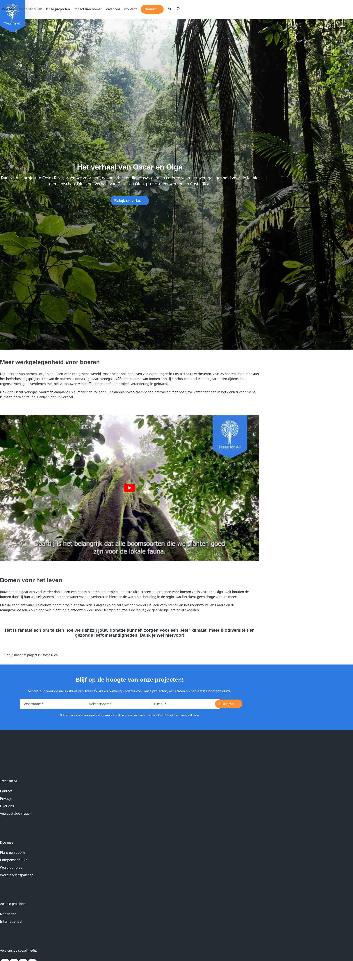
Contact (130, 9)
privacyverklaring (189, 715)
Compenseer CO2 (13, 860)
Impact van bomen (88, 9)
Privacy (5, 798)
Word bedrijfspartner (16, 875)
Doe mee (9, 9)
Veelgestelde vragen (16, 813)
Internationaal (11, 921)
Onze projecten (58, 9)
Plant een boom (12, 852)
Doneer (150, 9)
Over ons (113, 9)
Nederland (8, 914)
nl (170, 9)
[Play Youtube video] (129, 488)
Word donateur (12, 867)
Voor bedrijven (30, 9)
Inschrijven (227, 704)
